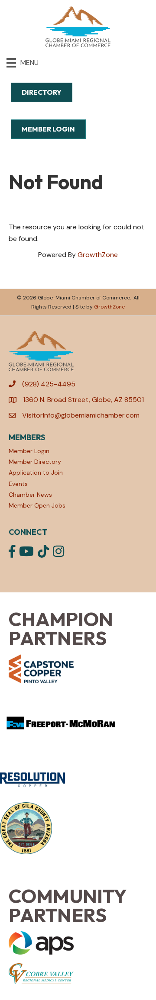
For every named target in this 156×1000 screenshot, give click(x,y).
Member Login (29, 451)
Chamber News (30, 494)
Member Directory (35, 462)
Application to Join (36, 472)
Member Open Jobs (37, 505)
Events (18, 484)
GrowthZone (98, 254)
